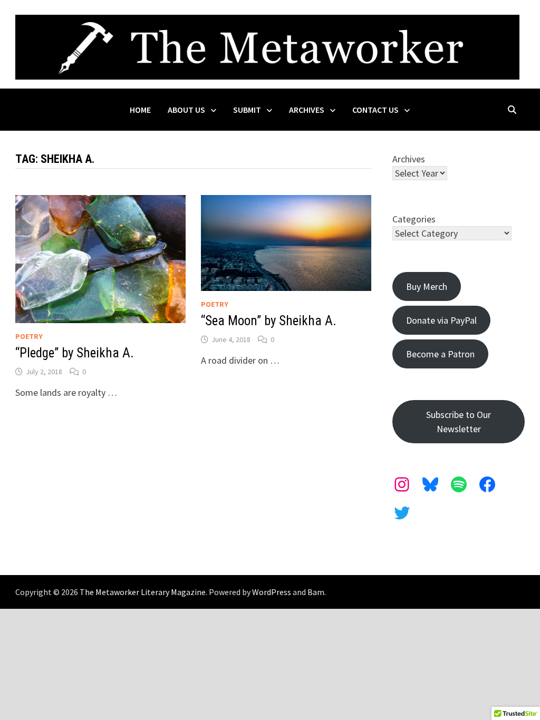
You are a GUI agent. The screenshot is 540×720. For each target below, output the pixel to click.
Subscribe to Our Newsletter (458, 421)
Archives (306, 109)
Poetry (29, 336)
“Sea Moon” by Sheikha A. (268, 320)
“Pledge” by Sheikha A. (74, 353)
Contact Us (375, 109)
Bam (315, 592)
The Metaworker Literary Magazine (143, 592)
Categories (414, 219)
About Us (186, 109)
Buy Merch (426, 286)
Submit (247, 109)
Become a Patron (440, 354)
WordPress (271, 592)
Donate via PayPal (441, 320)
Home (140, 109)
